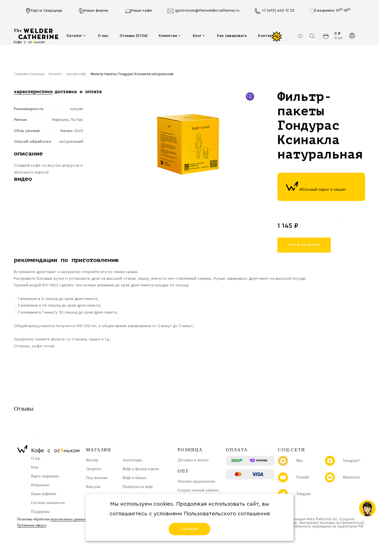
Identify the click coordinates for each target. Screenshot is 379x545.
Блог (197, 36)
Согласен (189, 529)
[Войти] (352, 36)
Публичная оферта (31, 525)
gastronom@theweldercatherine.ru (207, 10)
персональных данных (68, 519)
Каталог (74, 36)
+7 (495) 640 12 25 (278, 10)
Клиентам (168, 36)
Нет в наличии (304, 244)
